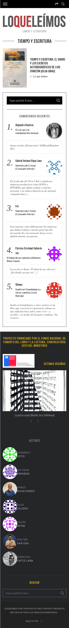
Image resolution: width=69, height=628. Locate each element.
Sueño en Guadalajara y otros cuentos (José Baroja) (28, 292)
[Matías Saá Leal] (10, 541)
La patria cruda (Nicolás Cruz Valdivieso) (34, 415)
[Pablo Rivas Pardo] (10, 489)
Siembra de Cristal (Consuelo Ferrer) (25, 167)
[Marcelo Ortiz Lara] (10, 559)
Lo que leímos (40, 76)
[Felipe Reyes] (10, 524)
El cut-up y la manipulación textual (26, 131)
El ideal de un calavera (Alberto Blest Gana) (24, 259)
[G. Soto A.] (10, 454)
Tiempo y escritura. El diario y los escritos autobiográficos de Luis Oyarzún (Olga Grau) (47, 65)
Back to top (32, 621)
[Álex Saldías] (10, 506)
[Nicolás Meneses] (10, 472)
